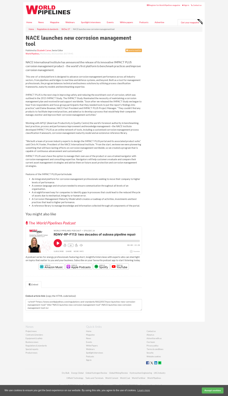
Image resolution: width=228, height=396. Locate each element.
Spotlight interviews (91, 22)
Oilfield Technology (74, 378)
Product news (31, 353)
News (88, 338)
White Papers (92, 345)
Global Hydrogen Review (96, 373)
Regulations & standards (36, 345)
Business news (32, 342)
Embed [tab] (34, 284)
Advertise (159, 22)
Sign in (186, 5)
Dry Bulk (65, 373)
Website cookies (154, 356)
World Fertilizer (138, 378)
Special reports (32, 349)
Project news (31, 331)
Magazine (54, 22)
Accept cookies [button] (212, 390)
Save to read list (134, 50)
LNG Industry (159, 373)
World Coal (125, 378)
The (51, 223)
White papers (126, 22)
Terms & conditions (155, 349)
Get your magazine (190, 22)
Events (110, 22)
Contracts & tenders (34, 335)
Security (150, 353)
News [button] (41, 22)
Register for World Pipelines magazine (164, 5)
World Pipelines (32, 53)
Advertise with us (154, 338)
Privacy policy (153, 345)
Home (29, 22)
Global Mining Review (118, 373)
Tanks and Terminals (94, 378)
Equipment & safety (34, 338)
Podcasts (143, 22)
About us (150, 335)
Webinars (70, 22)
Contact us (197, 5)
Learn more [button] (143, 390)
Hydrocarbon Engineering (141, 373)
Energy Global (77, 373)
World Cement (111, 378)
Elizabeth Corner (44, 50)
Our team (151, 342)
